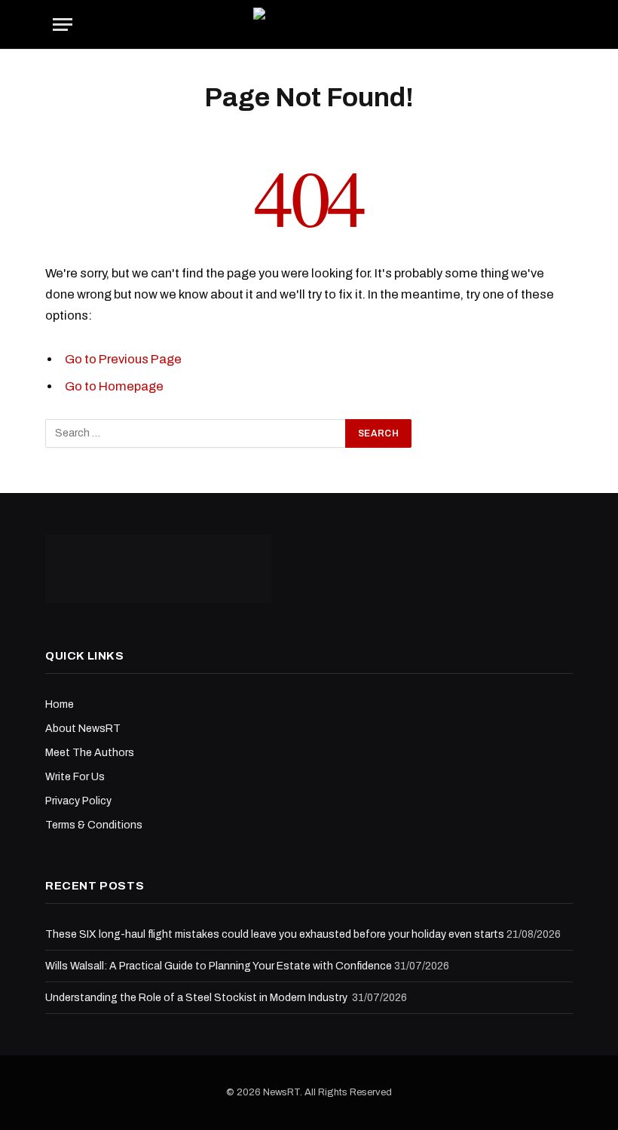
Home (59, 704)
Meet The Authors (89, 752)
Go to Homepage (114, 386)
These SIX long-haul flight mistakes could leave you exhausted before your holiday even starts (274, 934)
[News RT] (309, 24)
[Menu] (62, 24)
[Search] (563, 24)
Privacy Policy (78, 801)
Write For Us (75, 776)
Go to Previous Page (123, 359)
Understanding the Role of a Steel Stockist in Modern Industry (197, 997)
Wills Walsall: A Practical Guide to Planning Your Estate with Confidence (218, 966)
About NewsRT (83, 728)
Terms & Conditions (93, 825)
